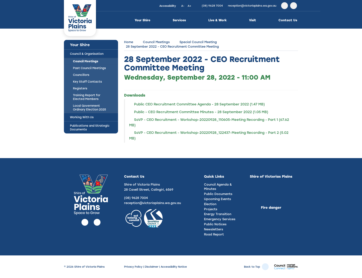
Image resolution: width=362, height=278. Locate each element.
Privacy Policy (133, 266)
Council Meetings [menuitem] (85, 61)
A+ (189, 6)
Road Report (214, 234)
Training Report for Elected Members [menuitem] (86, 97)
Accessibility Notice (174, 266)
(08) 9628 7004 (136, 198)
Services (179, 20)
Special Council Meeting (198, 42)
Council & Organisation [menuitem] (87, 54)
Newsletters (213, 229)
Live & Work (217, 20)
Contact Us (287, 20)
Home (128, 42)
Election (210, 204)
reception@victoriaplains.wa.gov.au (152, 203)
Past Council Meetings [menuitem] (89, 68)
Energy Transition (217, 214)
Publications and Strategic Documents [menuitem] (90, 127)
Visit (252, 20)
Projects (210, 209)
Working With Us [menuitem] (82, 117)
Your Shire (142, 20)
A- (182, 6)
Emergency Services (219, 219)
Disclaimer (151, 266)
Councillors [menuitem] (81, 75)
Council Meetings (156, 42)
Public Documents (218, 194)
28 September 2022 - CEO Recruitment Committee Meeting (172, 46)
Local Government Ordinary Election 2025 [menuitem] (89, 107)
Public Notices (215, 224)
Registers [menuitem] (80, 88)
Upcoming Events (217, 199)
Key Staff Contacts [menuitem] (87, 81)
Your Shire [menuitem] (80, 44)
